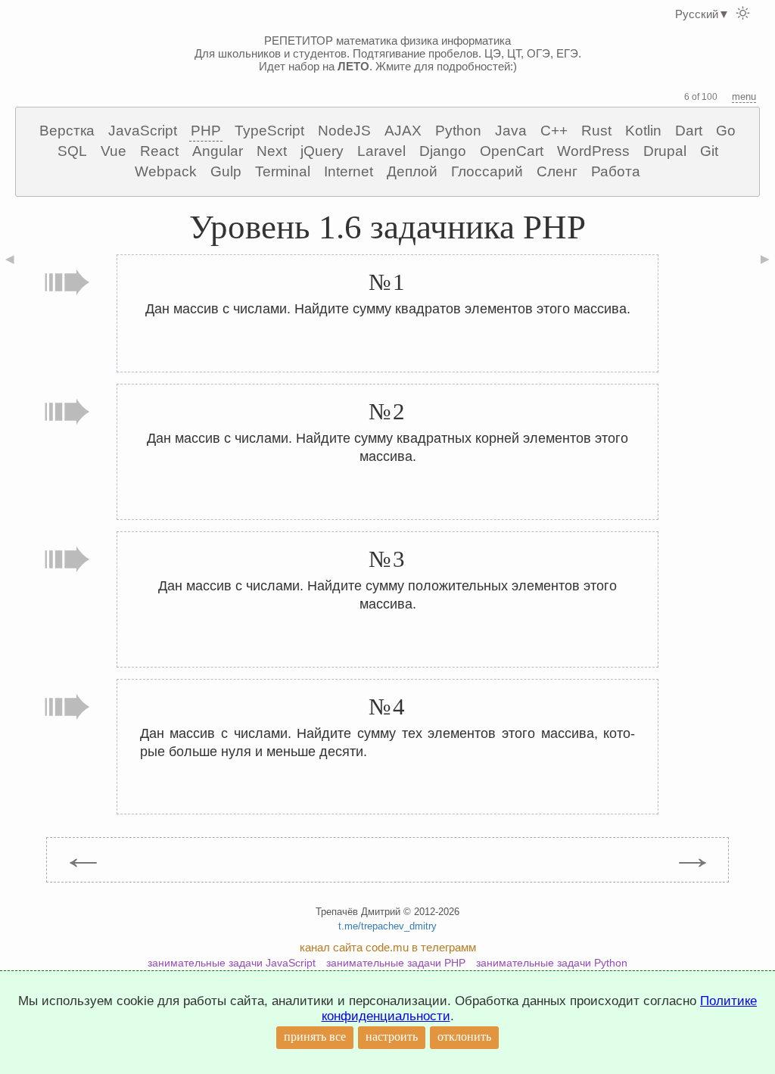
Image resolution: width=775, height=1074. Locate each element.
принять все (315, 1036)
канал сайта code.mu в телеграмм (388, 947)
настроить (392, 1036)
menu (744, 96)
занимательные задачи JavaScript (232, 963)
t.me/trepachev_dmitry (387, 926)
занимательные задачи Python (551, 963)
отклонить (464, 1036)
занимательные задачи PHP (395, 963)
